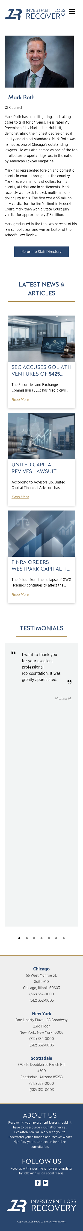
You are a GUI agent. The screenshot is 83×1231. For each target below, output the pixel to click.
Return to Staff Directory (41, 252)
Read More (20, 399)
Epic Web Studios (56, 1222)
